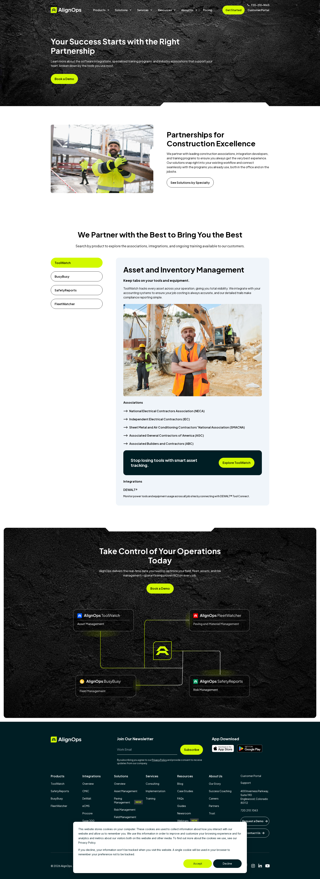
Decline (227, 863)
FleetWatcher (65, 304)
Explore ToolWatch (237, 463)
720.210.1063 (249, 810)
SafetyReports (66, 290)
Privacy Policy (159, 760)
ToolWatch (63, 263)
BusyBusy (62, 276)
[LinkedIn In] (260, 866)
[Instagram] (253, 866)
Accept (197, 863)
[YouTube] (267, 866)
